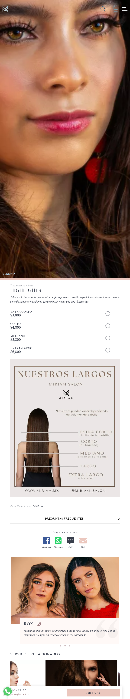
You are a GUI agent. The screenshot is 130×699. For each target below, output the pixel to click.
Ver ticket (93, 693)
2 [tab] (65, 646)
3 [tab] (69, 646)
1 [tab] (60, 646)
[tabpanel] (65, 600)
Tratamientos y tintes (21, 285)
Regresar (10, 273)
